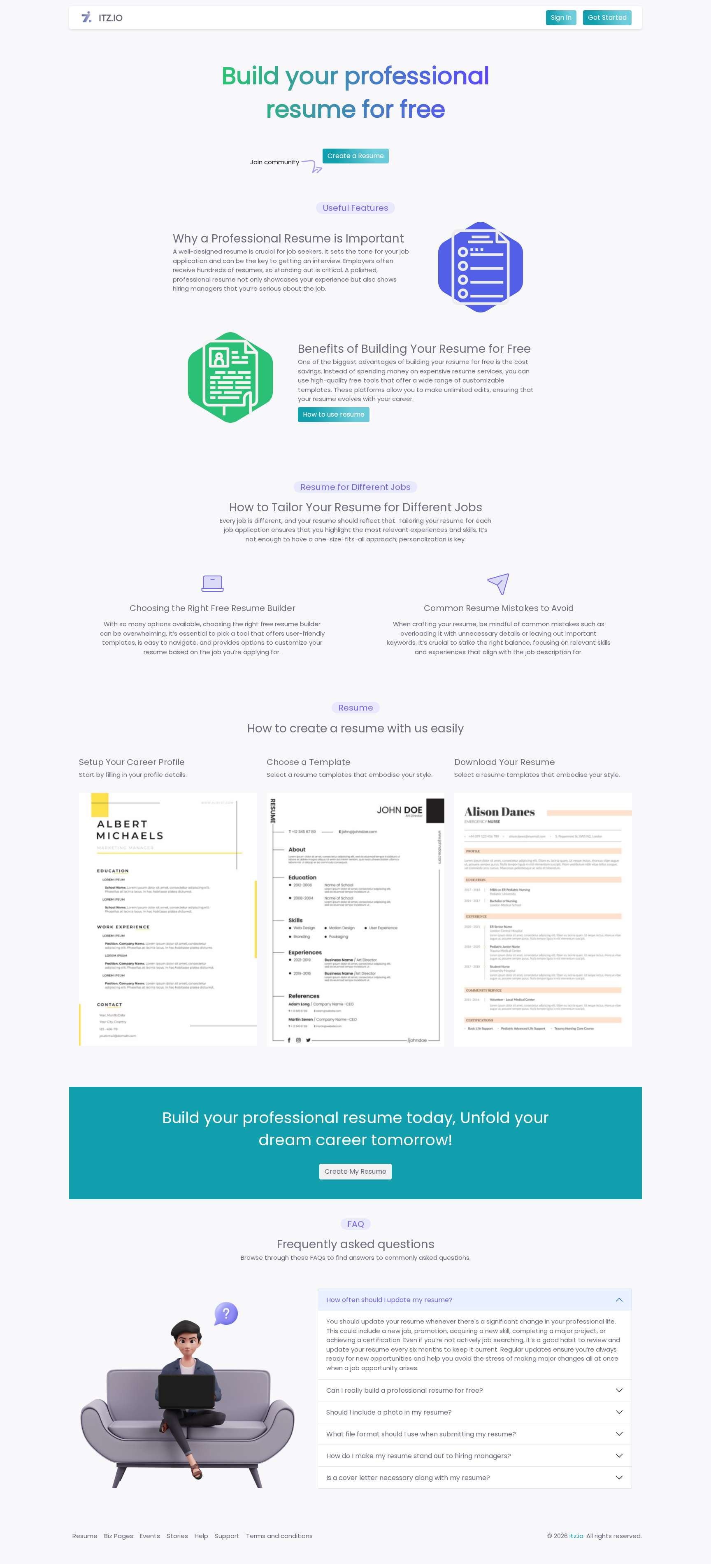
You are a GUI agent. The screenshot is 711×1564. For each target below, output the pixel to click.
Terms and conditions (279, 1535)
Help (201, 1535)
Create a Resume (356, 156)
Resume (85, 1535)
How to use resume (334, 414)
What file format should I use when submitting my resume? (421, 1434)
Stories (177, 1535)
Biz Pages (118, 1535)
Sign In (561, 17)
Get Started (607, 17)
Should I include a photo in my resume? (389, 1412)
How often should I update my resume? (389, 1300)
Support (227, 1535)
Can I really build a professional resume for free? (404, 1390)
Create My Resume (355, 1171)
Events (150, 1535)
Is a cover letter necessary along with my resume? (408, 1477)
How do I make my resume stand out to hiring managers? (418, 1456)
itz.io (576, 1535)
